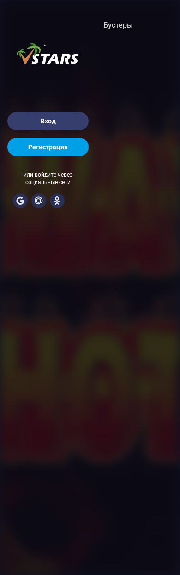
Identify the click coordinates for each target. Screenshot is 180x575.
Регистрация (48, 147)
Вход (48, 121)
